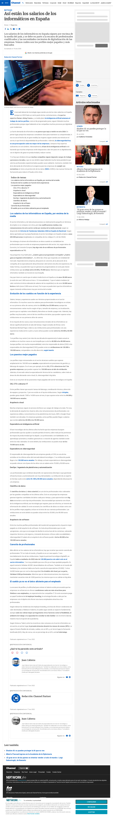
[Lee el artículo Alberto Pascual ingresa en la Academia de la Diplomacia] (92, 164)
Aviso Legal (32, 772)
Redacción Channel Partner (13, 57)
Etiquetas (17, 772)
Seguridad (85, 3)
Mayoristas (37, 3)
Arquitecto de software (21, 203)
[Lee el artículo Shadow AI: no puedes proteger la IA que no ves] (92, 124)
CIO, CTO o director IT (21, 188)
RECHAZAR (91, 807)
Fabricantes (29, 3)
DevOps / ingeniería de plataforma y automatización (32, 198)
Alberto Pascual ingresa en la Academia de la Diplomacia (29, 754)
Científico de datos (20, 201)
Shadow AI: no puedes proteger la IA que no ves (25, 751)
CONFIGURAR (91, 802)
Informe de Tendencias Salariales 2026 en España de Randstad (43, 231)
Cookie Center (56, 772)
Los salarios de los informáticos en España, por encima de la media (35, 180)
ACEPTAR (91, 812)
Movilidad (71, 3)
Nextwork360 (22, 780)
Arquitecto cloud (19, 190)
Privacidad (41, 772)
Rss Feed (25, 772)
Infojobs (65, 392)
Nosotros (9, 772)
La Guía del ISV (94, 3)
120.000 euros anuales (26, 460)
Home (6, 25)
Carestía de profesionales (20, 206)
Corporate (53, 3)
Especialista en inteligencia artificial (26, 193)
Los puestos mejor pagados (21, 185)
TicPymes (45, 3)
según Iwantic (49, 350)
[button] (5, 3)
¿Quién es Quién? (106, 3)
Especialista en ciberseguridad (24, 195)
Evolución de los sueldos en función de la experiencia (30, 183)
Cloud (64, 3)
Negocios (78, 3)
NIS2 (47, 169)
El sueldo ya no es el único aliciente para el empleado (30, 208)
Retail (59, 3)
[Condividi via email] (14, 29)
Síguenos (23, 768)
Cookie (48, 772)
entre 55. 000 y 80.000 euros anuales (39, 479)
